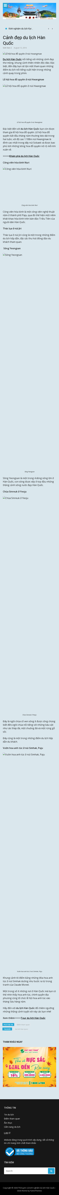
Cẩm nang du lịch (12, 1126)
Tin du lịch (9, 1114)
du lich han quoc (21, 1029)
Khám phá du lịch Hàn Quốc (24, 156)
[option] (31, 28)
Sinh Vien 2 (7, 48)
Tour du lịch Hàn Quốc (33, 1018)
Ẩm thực (8, 1122)
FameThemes (36, 1190)
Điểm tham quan (23, 1025)
